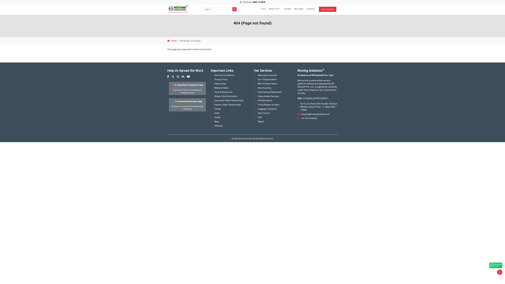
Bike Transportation (267, 83)
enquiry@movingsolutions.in (315, 114)
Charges (287, 8)
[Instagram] (178, 76)
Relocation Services (267, 75)
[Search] (234, 9)
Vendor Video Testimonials (227, 104)
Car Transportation (267, 79)
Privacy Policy (221, 79)
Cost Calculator (327, 9)
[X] (173, 76)
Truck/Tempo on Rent (268, 104)
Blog (216, 121)
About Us (273, 8)
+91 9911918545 (309, 118)
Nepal (261, 121)
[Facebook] (168, 76)
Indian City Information (226, 96)
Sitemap (218, 125)
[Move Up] (499, 272)
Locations (310, 8)
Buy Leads (298, 8)
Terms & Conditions (224, 75)
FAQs (216, 113)
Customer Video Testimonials (228, 100)
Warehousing (264, 87)
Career (217, 108)
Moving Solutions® (246, 138)
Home (263, 8)
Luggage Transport (267, 108)
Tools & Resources (223, 92)
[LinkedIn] (183, 76)
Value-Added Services (268, 96)
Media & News (221, 87)
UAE (260, 117)
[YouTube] (188, 76)
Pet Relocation (265, 100)
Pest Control (264, 113)
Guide (217, 117)
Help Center (220, 83)
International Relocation (270, 92)
